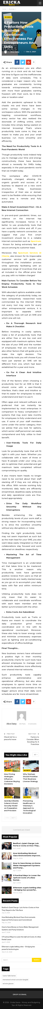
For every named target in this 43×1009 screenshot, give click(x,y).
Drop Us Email (20, 994)
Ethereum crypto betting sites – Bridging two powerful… (27, 889)
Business (8, 17)
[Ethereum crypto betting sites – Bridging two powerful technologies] (7, 890)
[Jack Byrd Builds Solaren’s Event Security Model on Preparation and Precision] (12, 793)
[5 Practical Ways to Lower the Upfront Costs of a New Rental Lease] (7, 878)
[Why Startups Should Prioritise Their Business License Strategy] (31, 766)
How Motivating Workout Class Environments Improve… (27, 854)
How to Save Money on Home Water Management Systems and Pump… (26, 865)
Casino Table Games (9, 976)
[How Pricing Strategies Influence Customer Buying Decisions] (12, 766)
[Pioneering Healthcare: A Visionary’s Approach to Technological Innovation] (31, 793)
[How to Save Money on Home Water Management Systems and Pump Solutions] (7, 865)
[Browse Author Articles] (21, 715)
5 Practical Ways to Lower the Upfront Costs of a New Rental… (26, 877)
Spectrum (36, 241)
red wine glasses (8, 983)
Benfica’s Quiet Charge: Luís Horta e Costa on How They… (26, 844)
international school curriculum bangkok (15, 980)
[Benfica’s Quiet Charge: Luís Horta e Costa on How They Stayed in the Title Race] (7, 846)
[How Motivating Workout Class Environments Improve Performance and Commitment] (7, 856)
